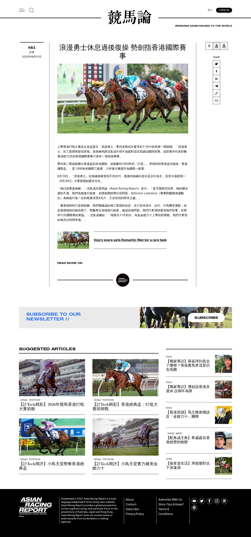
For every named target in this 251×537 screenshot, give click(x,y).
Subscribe (132, 509)
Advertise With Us (170, 499)
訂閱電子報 (224, 10)
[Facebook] (216, 71)
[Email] (216, 100)
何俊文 (32, 47)
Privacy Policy (135, 514)
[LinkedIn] (216, 78)
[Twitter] (216, 63)
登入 (210, 10)
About (130, 499)
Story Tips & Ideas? (171, 504)
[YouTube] (194, 501)
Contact (131, 504)
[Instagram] (217, 501)
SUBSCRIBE (206, 318)
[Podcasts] (194, 508)
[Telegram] (216, 86)
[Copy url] (216, 93)
